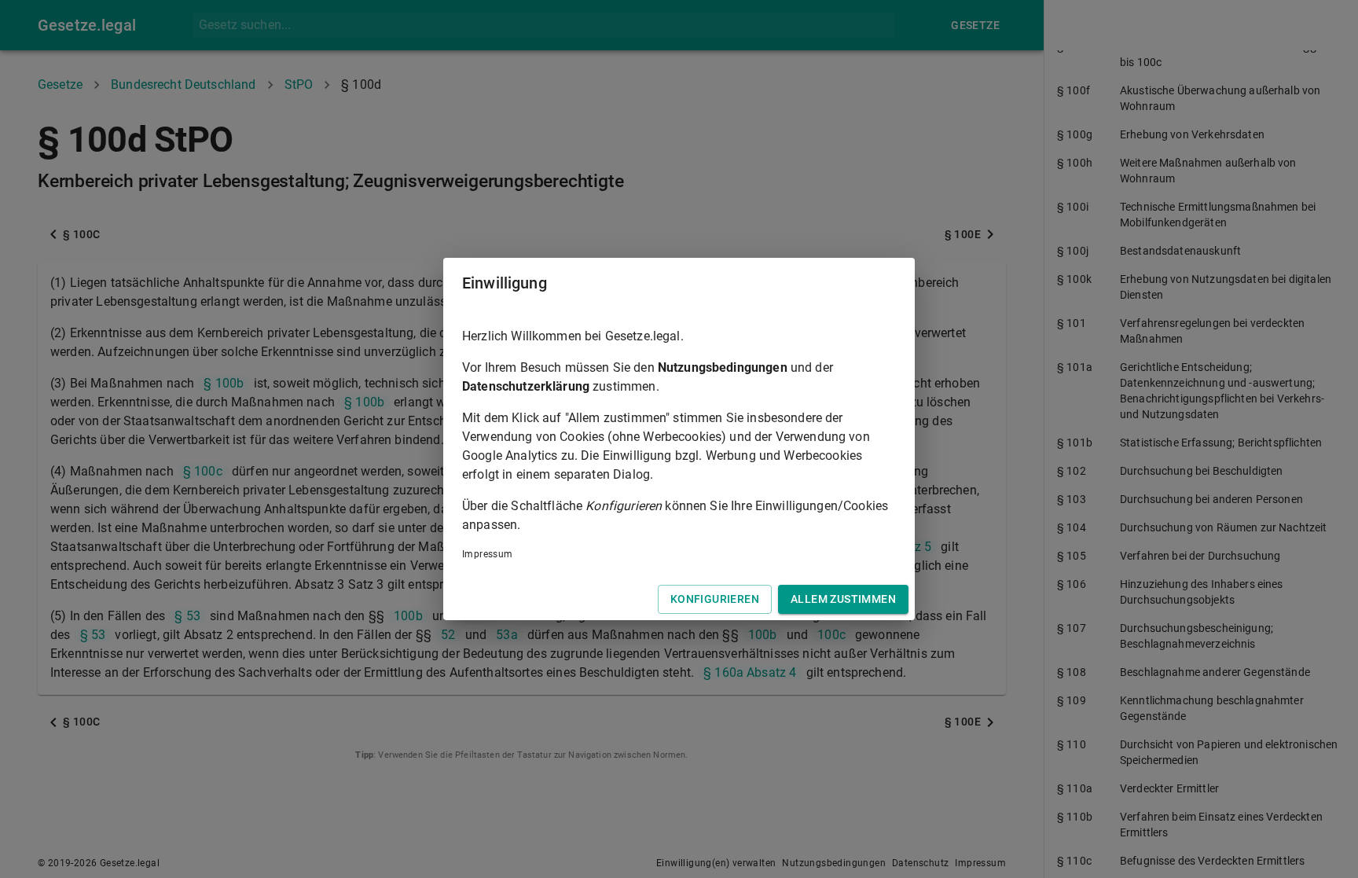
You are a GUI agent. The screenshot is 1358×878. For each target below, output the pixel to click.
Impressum (487, 554)
